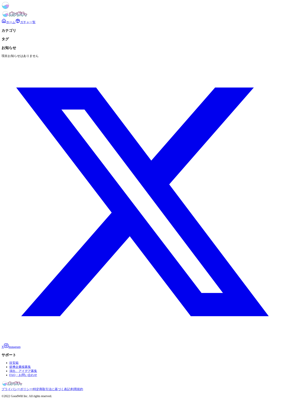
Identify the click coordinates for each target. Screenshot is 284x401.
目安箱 (14, 362)
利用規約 (77, 389)
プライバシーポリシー (17, 389)
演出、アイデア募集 (23, 371)
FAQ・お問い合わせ (23, 375)
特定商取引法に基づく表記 (51, 389)
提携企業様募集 (20, 366)
